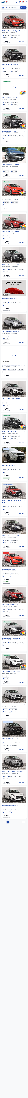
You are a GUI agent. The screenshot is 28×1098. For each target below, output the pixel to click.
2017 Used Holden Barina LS (10, 98)
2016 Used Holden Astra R (9, 198)
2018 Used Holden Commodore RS (11, 705)
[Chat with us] (23, 2)
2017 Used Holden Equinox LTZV (11, 638)
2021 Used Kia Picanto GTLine (10, 738)
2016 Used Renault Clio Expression (11, 31)
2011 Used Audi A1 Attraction (10, 64)
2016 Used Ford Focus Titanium (10, 164)
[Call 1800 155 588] (16, 2)
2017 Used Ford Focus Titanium (10, 231)
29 (20, 822)
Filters (23, 7)
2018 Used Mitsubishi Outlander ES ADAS (11, 501)
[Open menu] (26, 2)
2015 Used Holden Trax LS (9, 131)
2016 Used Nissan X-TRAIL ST (10, 298)
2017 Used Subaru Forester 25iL (11, 331)
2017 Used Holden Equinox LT (10, 265)
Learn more (21, 41)
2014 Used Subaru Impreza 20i (10, 536)
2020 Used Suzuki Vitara (8, 465)
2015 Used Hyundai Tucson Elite (11, 398)
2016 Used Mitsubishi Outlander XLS (12, 365)
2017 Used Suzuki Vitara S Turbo (11, 671)
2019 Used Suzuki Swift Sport (10, 805)
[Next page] (23, 822)
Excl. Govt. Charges (6, 42)
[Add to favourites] (25, 31)
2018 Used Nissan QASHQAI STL (11, 605)
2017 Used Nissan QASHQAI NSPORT (12, 772)
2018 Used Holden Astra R (9, 569)
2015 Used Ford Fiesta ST (9, 432)
